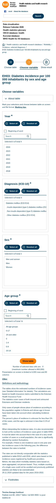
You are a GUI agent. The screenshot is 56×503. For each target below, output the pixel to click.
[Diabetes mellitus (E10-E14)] (25, 203)
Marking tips (20, 107)
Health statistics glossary (14, 30)
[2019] (25, 167)
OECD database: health (13, 33)
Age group (11, 295)
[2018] (25, 171)
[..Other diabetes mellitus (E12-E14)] (25, 215)
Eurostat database (11, 36)
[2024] (25, 147)
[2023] (25, 151)
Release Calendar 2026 (13, 27)
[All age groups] (25, 327)
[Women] (25, 267)
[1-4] (25, 343)
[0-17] (25, 331)
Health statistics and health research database (24, 45)
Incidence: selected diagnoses (13, 47)
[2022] (25, 155)
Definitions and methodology (15, 383)
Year (7, 116)
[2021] (25, 159)
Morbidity (47, 45)
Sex (6, 239)
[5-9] (25, 347)
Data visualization (11, 24)
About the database (21, 11)
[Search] (28, 136)
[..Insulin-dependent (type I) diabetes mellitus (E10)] (25, 207)
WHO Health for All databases (16, 39)
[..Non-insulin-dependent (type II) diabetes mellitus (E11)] (25, 211)
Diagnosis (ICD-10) (16, 183)
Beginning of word (15, 131)
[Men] (25, 263)
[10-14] (25, 351)
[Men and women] (25, 259)
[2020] (25, 163)
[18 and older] (25, 335)
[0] (25, 339)
